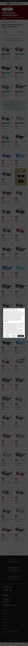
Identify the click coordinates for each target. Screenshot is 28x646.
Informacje (6, 321)
